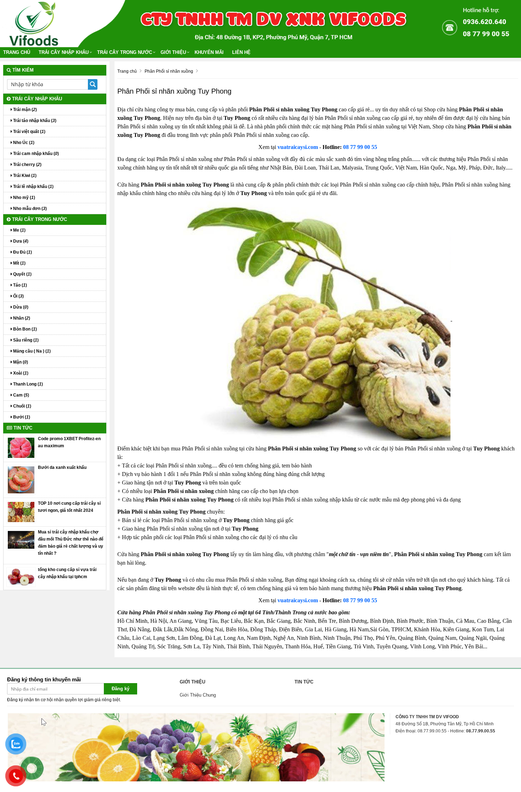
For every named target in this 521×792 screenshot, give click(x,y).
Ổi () (18, 296)
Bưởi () (21, 417)
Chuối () (21, 406)
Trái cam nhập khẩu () (35, 153)
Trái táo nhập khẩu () (34, 120)
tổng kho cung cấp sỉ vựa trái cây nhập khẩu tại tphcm (67, 573)
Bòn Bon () (24, 329)
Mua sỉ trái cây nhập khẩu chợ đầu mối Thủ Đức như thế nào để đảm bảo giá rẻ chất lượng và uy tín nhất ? (70, 543)
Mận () (20, 362)
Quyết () (22, 274)
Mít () (19, 263)
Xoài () (20, 373)
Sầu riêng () (25, 340)
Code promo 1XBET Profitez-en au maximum (69, 442)
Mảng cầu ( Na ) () (31, 351)
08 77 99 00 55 (360, 147)
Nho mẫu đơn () (29, 208)
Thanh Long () (27, 384)
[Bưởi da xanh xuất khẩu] (21, 479)
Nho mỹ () (23, 197)
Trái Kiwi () (24, 175)
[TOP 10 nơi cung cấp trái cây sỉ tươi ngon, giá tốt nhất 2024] (21, 511)
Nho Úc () (23, 142)
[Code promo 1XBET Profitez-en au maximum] (21, 447)
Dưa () (20, 241)
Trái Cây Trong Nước (124, 52)
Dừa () (20, 307)
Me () (19, 230)
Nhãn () (21, 318)
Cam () (20, 395)
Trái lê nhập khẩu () (33, 186)
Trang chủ (16, 52)
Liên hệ (241, 52)
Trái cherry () (26, 164)
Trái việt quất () (28, 131)
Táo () (19, 285)
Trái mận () (24, 109)
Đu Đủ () (22, 252)
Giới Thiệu (173, 52)
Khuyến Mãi (209, 52)
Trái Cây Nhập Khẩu (64, 52)
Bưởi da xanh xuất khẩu (62, 467)
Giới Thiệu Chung (198, 695)
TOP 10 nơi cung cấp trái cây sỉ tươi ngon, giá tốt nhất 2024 (69, 507)
